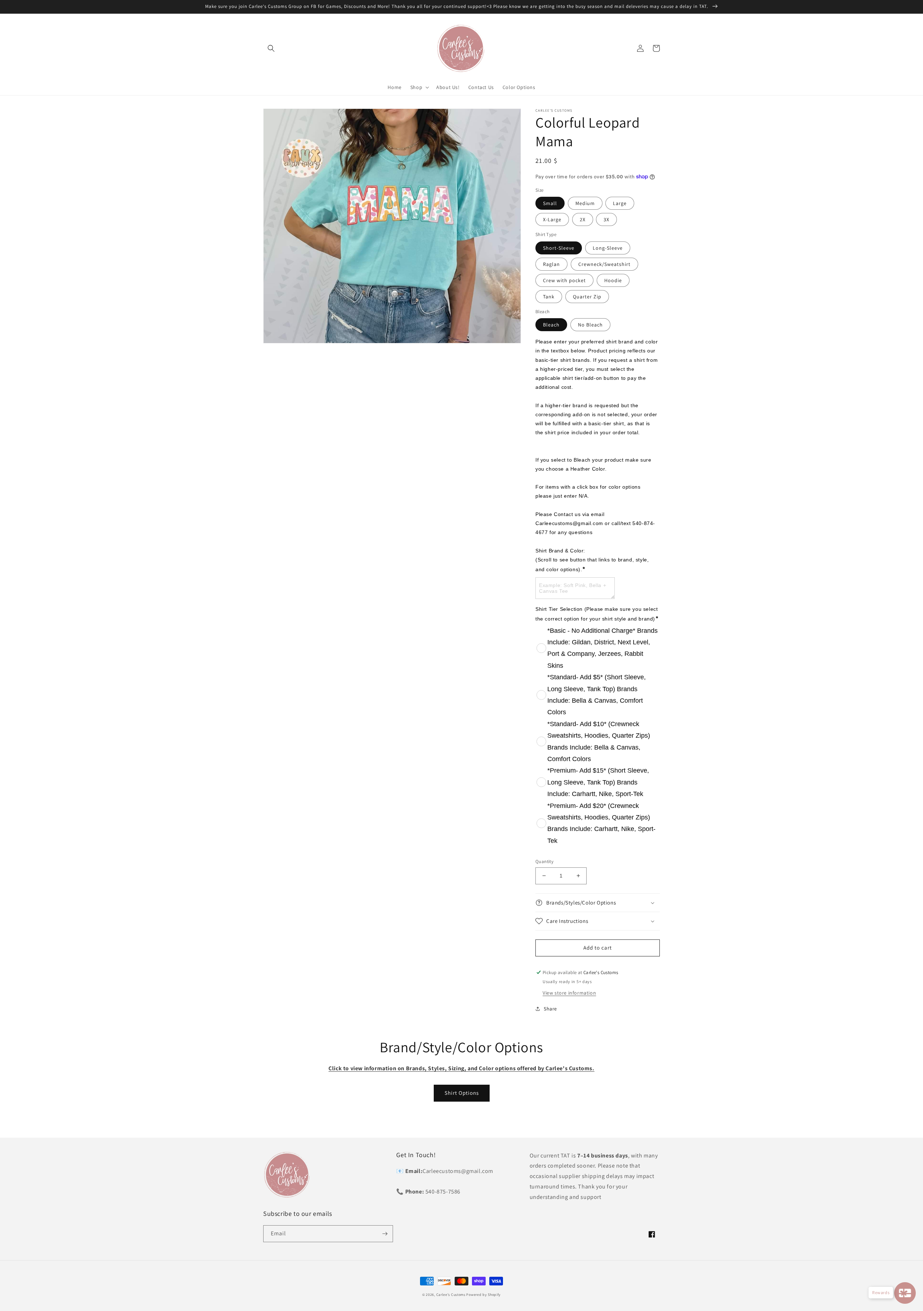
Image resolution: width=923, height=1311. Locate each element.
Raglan (551, 264)
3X (606, 219)
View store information (569, 993)
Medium (585, 203)
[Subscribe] (385, 1233)
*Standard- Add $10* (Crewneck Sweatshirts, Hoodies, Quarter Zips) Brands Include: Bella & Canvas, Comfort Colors (598, 741)
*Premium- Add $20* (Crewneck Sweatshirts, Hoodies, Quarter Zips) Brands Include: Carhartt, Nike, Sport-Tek (601, 823)
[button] (271, 48)
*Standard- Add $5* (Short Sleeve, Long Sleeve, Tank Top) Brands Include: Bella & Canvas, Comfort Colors (596, 695)
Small (550, 203)
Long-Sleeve (608, 248)
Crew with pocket (564, 280)
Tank (549, 296)
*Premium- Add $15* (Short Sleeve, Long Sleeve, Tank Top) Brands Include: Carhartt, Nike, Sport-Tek (598, 782)
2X (583, 219)
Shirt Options (462, 1092)
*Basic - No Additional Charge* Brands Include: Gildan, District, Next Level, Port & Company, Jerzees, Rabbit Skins (602, 648)
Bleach (551, 324)
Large (620, 203)
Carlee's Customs (450, 1294)
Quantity (544, 861)
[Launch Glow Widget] (905, 1293)
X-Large (552, 219)
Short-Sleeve (558, 248)
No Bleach (590, 324)
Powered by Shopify (483, 1294)
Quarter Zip (587, 296)
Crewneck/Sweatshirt (604, 264)
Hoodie (613, 280)
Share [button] (550, 1008)
